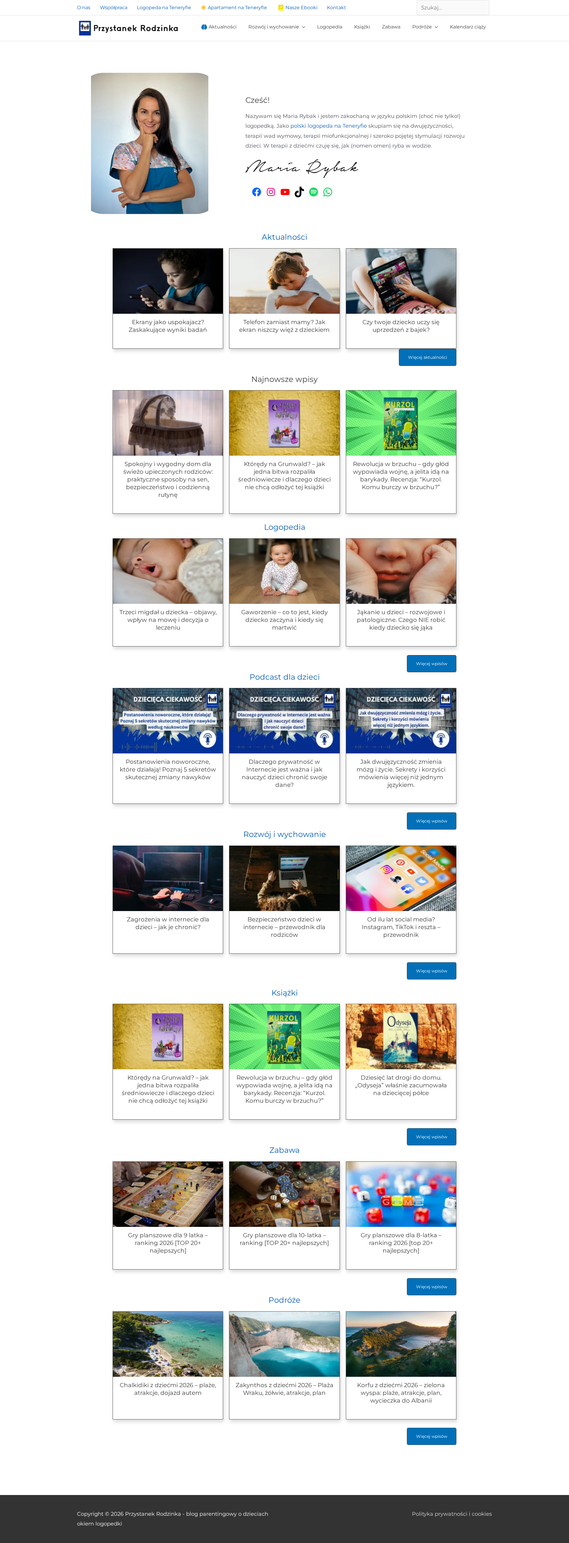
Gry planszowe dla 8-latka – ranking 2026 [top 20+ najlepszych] (401, 1243)
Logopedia (284, 527)
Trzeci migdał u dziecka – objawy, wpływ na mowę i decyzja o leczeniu (168, 620)
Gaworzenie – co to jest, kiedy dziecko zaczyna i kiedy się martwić (284, 620)
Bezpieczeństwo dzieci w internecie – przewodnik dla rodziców (284, 927)
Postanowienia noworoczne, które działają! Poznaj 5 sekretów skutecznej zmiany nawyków (168, 769)
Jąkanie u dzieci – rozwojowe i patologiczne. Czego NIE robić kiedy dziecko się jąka (401, 620)
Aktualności (284, 237)
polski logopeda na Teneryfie (328, 126)
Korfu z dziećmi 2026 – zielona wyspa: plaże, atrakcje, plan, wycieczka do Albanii (401, 1393)
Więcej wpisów (431, 663)
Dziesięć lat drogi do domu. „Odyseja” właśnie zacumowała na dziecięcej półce (401, 1085)
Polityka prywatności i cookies (452, 1514)
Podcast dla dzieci (285, 677)
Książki (284, 993)
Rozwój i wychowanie (284, 834)
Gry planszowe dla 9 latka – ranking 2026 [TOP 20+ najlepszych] (168, 1243)
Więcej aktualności (427, 357)
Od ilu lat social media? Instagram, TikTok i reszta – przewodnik (401, 927)
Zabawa (284, 1150)
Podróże (284, 1300)
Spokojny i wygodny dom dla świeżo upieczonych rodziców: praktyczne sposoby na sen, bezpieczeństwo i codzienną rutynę (168, 479)
